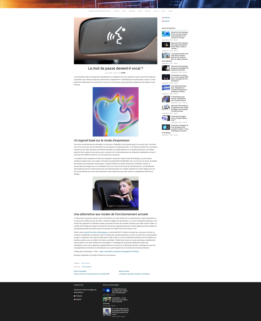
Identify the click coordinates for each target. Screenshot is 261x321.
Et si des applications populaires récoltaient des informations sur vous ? (120, 311)
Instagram (132, 11)
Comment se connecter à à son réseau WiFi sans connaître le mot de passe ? (179, 78)
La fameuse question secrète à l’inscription (134, 272)
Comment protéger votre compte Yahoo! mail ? (179, 118)
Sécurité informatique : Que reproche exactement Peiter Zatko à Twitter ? (180, 45)
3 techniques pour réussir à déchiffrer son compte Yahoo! (178, 98)
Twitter (171, 11)
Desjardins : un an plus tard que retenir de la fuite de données (115, 300)
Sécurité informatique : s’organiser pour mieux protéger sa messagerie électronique (180, 108)
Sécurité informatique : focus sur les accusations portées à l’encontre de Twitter (180, 35)
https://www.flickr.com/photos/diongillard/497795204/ (119, 251)
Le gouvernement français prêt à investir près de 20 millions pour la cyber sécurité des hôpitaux (175, 57)
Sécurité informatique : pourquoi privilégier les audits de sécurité (180, 68)
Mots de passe (85, 263)
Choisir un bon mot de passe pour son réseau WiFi (92, 272)
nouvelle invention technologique (95, 232)
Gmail (124, 11)
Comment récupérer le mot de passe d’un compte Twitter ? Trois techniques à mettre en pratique (175, 129)
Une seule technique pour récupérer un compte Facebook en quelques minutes (179, 88)
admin (123, 73)
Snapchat (147, 11)
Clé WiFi (140, 11)
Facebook (116, 11)
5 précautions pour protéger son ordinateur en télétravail (120, 291)
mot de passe (86, 267)
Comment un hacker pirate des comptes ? (99, 11)
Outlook (156, 11)
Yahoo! (163, 11)
